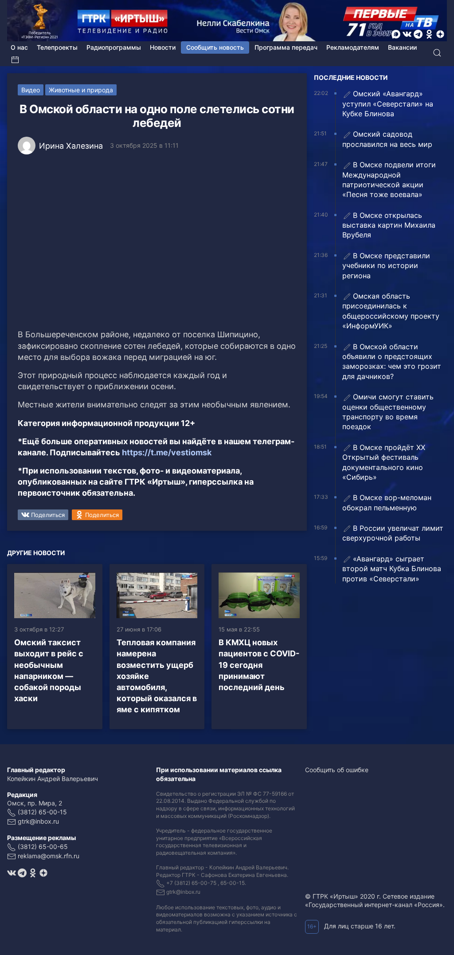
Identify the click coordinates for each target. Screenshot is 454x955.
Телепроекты (57, 47)
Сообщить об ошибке (336, 769)
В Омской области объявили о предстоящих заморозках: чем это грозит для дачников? (391, 361)
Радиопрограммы (113, 47)
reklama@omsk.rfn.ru (48, 856)
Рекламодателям (352, 47)
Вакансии (402, 47)
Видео (30, 90)
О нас (19, 47)
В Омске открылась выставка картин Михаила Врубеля (388, 225)
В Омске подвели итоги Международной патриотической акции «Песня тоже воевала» (389, 179)
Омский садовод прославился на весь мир (387, 139)
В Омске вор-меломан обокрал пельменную (386, 502)
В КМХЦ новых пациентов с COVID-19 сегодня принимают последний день (259, 665)
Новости (163, 47)
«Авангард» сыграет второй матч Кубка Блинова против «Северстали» (391, 568)
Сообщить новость (215, 47)
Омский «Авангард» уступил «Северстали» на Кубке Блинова (387, 103)
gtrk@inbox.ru (38, 821)
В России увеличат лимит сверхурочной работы (392, 533)
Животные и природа (81, 90)
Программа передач (285, 47)
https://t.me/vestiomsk (166, 452)
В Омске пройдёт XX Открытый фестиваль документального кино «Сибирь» (383, 462)
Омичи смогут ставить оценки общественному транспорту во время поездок (388, 411)
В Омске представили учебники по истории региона (386, 265)
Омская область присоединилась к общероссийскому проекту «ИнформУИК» (390, 311)
